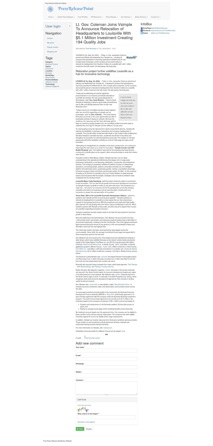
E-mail (78, 355)
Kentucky (48, 73)
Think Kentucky (90, 48)
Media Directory (141, 17)
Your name (80, 347)
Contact (50, 38)
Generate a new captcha (86, 422)
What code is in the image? (88, 414)
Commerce (49, 68)
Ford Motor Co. (81, 249)
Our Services (126, 17)
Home (50, 17)
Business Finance (51, 64)
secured (104, 256)
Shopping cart (52, 51)
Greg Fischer (50, 77)
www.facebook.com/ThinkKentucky (163, 30)
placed (118, 274)
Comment (80, 380)
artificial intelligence (52, 86)
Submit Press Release (65, 17)
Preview (89, 429)
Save (81, 429)
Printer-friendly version (92, 338)
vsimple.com (107, 328)
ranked (107, 270)
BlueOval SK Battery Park (92, 244)
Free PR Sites (83, 17)
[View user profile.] (131, 57)
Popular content (52, 47)
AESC (117, 244)
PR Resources (96, 17)
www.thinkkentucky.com (159, 28)
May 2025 (110, 294)
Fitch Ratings (132, 264)
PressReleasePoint (75, 9)
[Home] (52, 9)
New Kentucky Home (121, 284)
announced (93, 284)
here (123, 331)
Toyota (105, 246)
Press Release (111, 17)
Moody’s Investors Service (104, 266)
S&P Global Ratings (84, 266)
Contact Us (155, 17)
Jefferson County (51, 82)
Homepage (80, 363)
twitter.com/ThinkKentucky (160, 33)
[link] (57, 26)
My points (50, 43)
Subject (79, 372)
